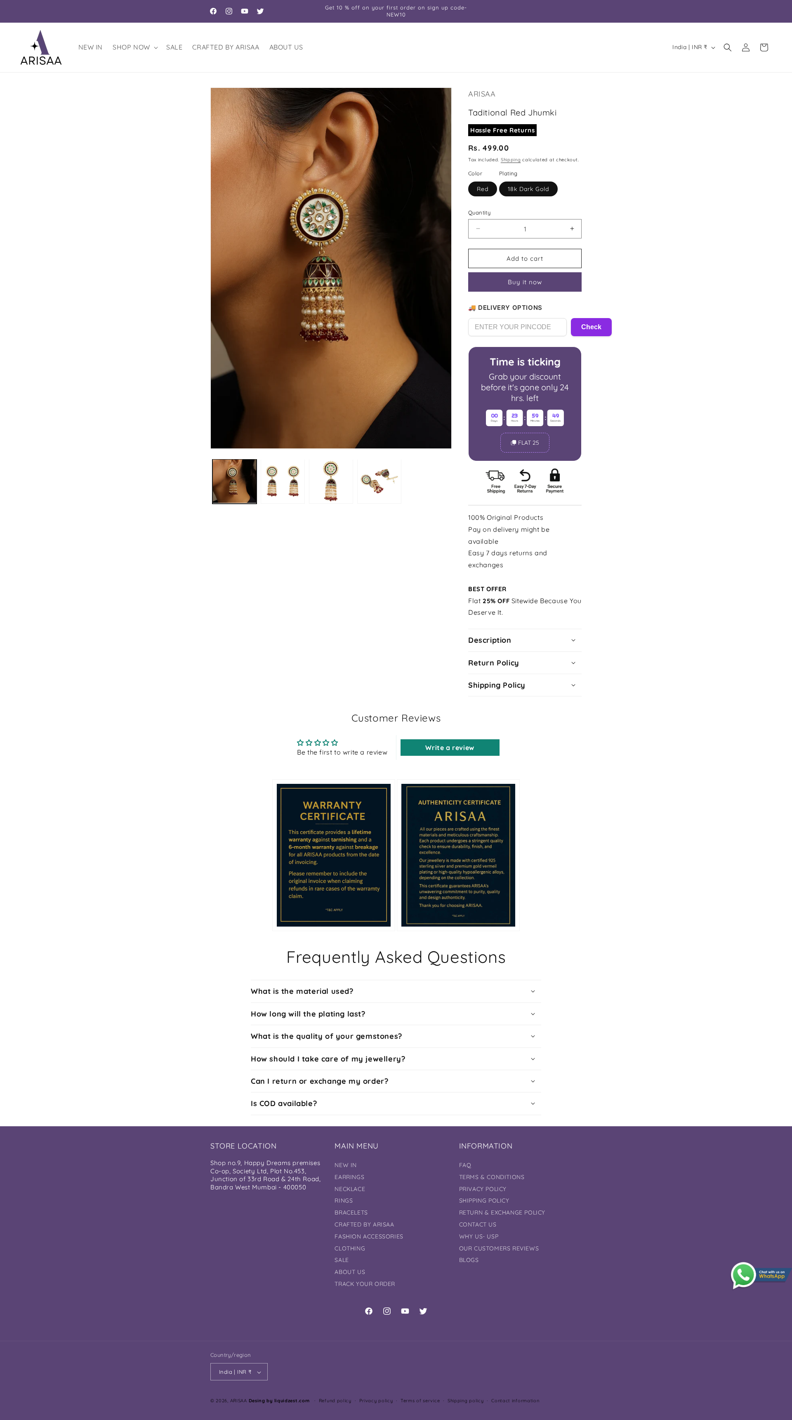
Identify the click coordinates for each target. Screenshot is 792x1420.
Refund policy (335, 1401)
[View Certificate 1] (334, 855)
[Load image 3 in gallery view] (331, 481)
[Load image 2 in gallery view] (283, 481)
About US (350, 1272)
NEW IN (346, 1165)
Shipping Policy (484, 1201)
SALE (342, 1260)
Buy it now (525, 282)
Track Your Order (365, 1284)
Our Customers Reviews (499, 1248)
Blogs (469, 1260)
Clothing (350, 1248)
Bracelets (351, 1213)
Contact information (515, 1401)
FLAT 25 (528, 442)
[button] (134, 47)
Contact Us (478, 1225)
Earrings (349, 1177)
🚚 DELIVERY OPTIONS (505, 307)
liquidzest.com (292, 1401)
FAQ (465, 1165)
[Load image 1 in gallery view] (234, 481)
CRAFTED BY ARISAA (364, 1225)
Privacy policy (376, 1401)
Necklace (350, 1189)
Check (591, 326)
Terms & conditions (492, 1177)
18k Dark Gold (528, 188)
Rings (344, 1201)
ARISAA (238, 1401)
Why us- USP (479, 1236)
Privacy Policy (483, 1189)
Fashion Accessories (369, 1236)
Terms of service (420, 1401)
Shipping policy (466, 1401)
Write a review (449, 747)
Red (482, 188)
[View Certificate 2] (458, 855)
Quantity (479, 212)
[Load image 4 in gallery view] (379, 481)
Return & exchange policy (502, 1213)
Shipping (511, 159)
